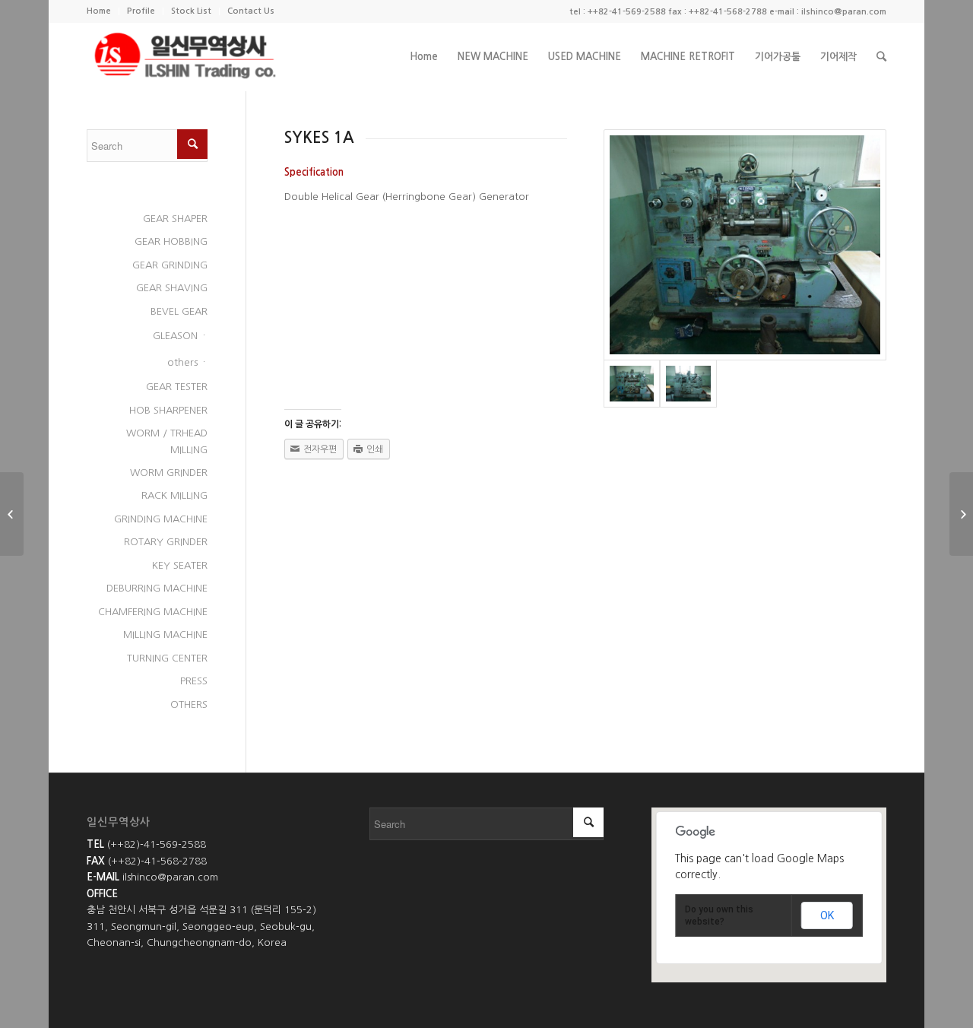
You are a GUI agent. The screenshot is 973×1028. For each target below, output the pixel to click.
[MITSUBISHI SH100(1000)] (12, 514)
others (182, 362)
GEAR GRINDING (170, 265)
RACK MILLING (174, 495)
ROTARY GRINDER (166, 542)
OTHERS (189, 704)
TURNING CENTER (167, 658)
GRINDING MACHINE (161, 519)
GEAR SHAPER (175, 219)
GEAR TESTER (177, 387)
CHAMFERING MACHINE (153, 612)
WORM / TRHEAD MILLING (167, 441)
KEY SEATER (180, 565)
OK (827, 915)
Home (99, 11)
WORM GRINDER (169, 473)
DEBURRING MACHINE (157, 588)
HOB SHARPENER (168, 410)
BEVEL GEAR (179, 311)
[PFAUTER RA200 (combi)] (961, 514)
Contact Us (250, 11)
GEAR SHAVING (172, 288)
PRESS (194, 681)
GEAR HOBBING (171, 241)
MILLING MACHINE (165, 634)
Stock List (191, 11)
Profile (141, 11)
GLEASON (175, 336)
